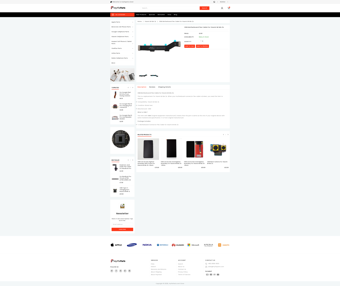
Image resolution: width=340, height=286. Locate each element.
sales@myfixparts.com (216, 266)
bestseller (161, 14)
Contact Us (182, 269)
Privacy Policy (183, 272)
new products (141, 14)
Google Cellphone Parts (120, 32)
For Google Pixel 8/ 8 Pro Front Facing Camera (125, 94)
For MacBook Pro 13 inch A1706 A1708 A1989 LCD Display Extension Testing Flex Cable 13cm (126, 181)
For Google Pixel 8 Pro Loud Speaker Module (126, 117)
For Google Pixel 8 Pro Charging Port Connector (126, 105)
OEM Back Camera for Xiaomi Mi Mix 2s (217, 162)
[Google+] (125, 270)
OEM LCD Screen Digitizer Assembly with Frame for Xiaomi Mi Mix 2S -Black (146, 163)
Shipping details (164, 87)
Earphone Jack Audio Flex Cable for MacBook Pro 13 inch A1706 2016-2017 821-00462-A (125, 169)
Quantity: (188, 41)
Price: (186, 33)
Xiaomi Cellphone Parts (120, 36)
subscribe (122, 229)
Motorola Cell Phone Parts (121, 27)
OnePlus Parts (117, 48)
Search (204, 8)
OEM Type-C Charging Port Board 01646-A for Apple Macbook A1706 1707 (125, 192)
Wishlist (222, 2)
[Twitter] (111, 270)
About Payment (156, 274)
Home (140, 21)
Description (142, 87)
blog (175, 14)
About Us (181, 266)
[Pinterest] (120, 270)
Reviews (152, 87)
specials (152, 14)
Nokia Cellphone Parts (120, 58)
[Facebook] (116, 270)
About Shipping (156, 272)
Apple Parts (116, 22)
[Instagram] (129, 270)
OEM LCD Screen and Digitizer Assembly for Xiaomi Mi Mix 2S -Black (194, 163)
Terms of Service (184, 274)
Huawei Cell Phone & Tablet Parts (122, 42)
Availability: (189, 37)
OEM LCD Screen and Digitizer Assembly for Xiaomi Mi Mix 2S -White (171, 163)
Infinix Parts (116, 53)
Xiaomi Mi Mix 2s (150, 21)
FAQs (169, 14)
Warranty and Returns (158, 269)
